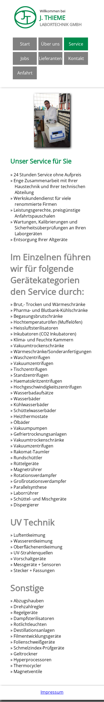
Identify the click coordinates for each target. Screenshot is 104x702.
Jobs (25, 58)
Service (76, 44)
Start (25, 44)
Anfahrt (25, 73)
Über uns (50, 44)
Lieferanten (50, 58)
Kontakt (76, 58)
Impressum (52, 692)
